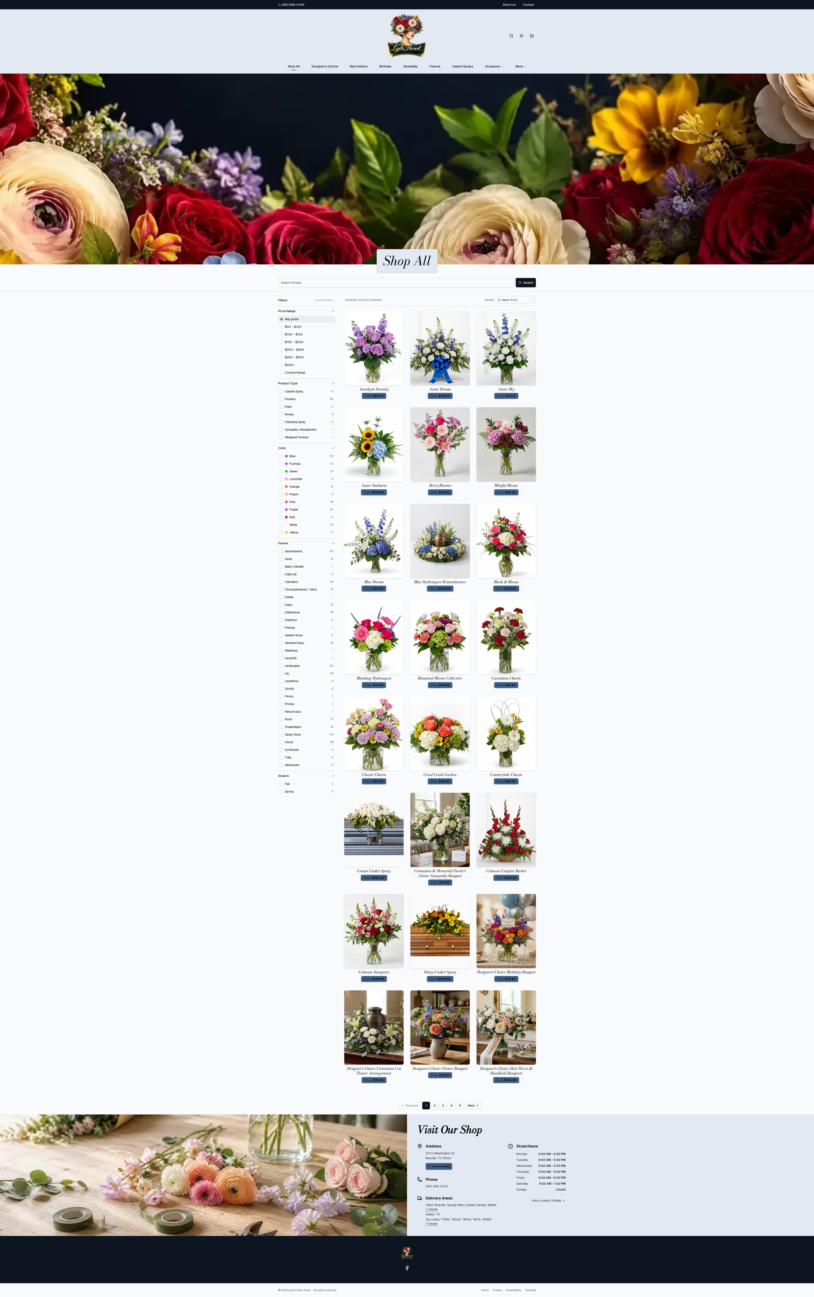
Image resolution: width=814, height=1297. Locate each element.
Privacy (497, 1290)
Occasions (492, 66)
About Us (509, 5)
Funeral (435, 66)
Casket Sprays (462, 66)
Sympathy (410, 66)
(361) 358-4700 (293, 5)
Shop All (294, 66)
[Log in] (521, 36)
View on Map (441, 1166)
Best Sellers (359, 66)
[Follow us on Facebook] (407, 1268)
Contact (528, 5)
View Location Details (546, 1200)
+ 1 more (432, 1209)
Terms (485, 1290)
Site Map (530, 1290)
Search (528, 283)
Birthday (385, 66)
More (519, 66)
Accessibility (513, 1290)
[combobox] (516, 300)
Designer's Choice (325, 66)
